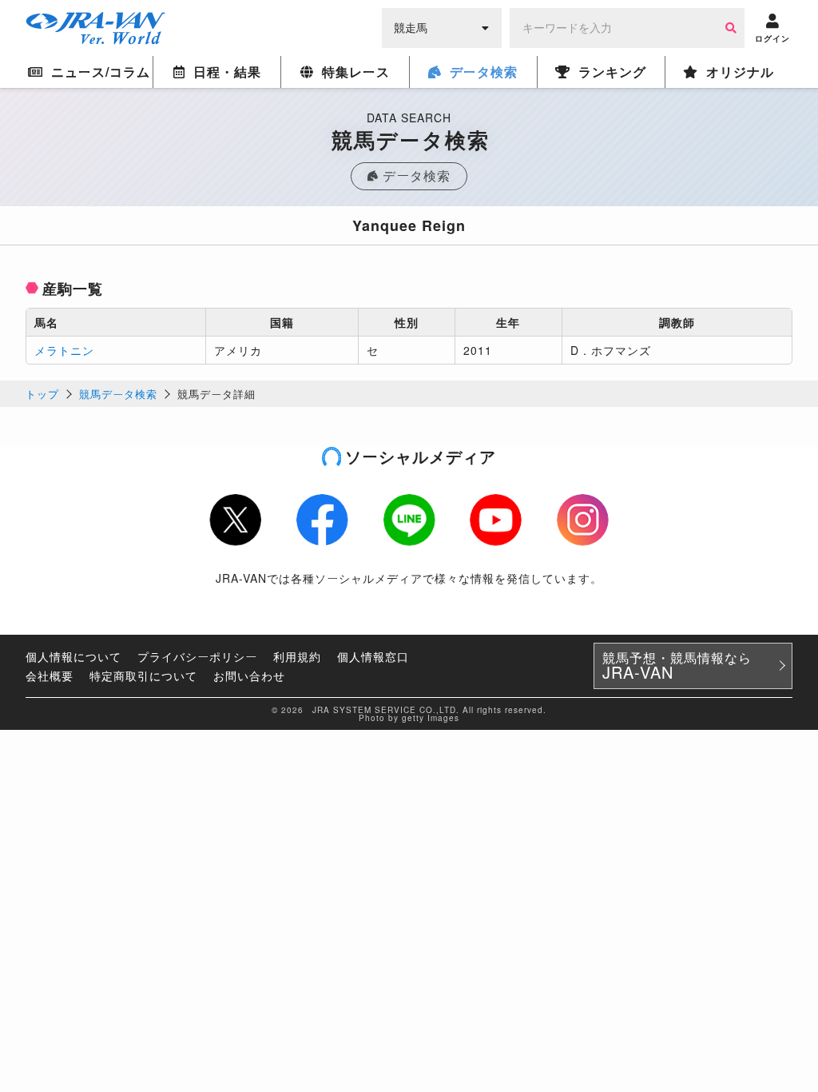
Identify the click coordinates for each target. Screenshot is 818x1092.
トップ (42, 394)
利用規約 (297, 656)
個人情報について (73, 656)
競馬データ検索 (118, 394)
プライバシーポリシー (197, 656)
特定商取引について (143, 675)
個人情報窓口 (373, 656)
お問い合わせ (249, 675)
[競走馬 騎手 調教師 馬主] (442, 26)
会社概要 (49, 675)
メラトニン (64, 350)
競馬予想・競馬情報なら (677, 665)
